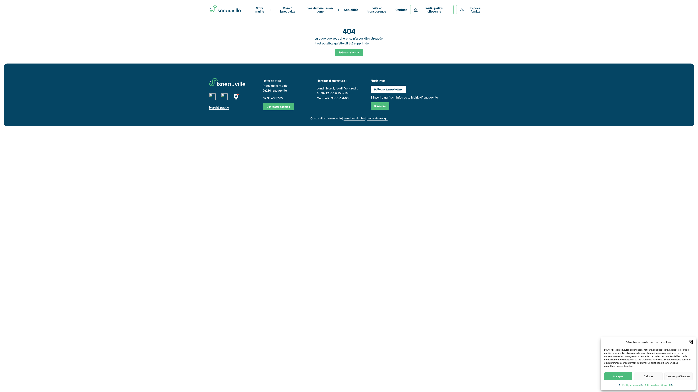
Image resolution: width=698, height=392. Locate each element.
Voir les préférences (678, 376)
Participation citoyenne (434, 9)
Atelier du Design (377, 118)
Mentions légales (354, 118)
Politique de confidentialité (659, 385)
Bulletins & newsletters (388, 89)
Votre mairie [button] (259, 9)
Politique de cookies (632, 385)
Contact (401, 9)
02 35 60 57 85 (273, 98)
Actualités (351, 9)
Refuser (648, 376)
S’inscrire (380, 106)
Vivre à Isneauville (287, 9)
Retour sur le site (349, 52)
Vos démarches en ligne (320, 9)
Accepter (618, 376)
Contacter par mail (278, 107)
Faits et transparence (376, 9)
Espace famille (475, 9)
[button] (691, 342)
